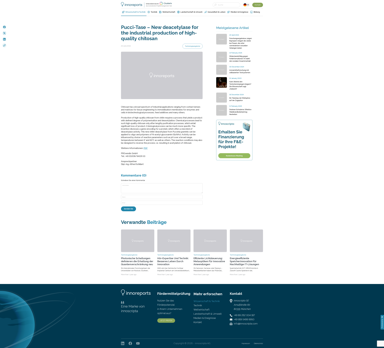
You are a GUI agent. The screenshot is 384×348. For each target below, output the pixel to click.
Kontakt (258, 5)
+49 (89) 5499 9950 (244, 319)
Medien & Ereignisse (205, 318)
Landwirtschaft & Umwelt (208, 313)
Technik (198, 305)
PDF (146, 148)
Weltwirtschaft (202, 309)
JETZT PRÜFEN (166, 320)
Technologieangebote (192, 46)
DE (247, 5)
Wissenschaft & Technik (207, 301)
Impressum (246, 343)
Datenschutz (258, 343)
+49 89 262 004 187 (244, 315)
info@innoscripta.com (246, 323)
